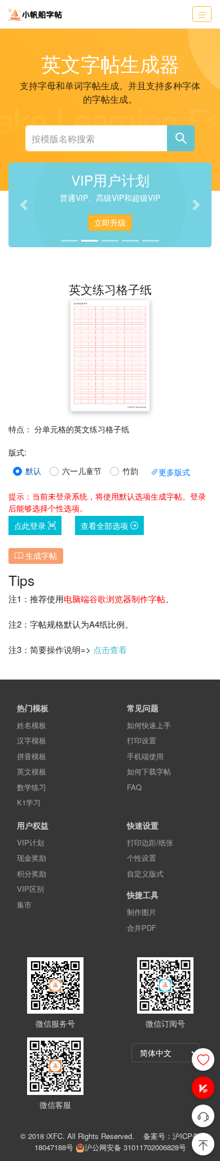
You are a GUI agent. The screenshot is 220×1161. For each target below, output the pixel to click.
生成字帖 (40, 555)
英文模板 (31, 771)
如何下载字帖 (149, 771)
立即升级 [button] (110, 222)
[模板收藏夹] (203, 1059)
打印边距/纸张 (150, 842)
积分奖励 (31, 873)
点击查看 (110, 649)
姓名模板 (31, 725)
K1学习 (29, 802)
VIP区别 (30, 888)
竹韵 (130, 470)
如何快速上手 (149, 725)
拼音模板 (31, 756)
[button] (203, 1087)
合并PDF (141, 927)
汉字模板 (31, 740)
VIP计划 (30, 842)
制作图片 (141, 911)
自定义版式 (145, 873)
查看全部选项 (105, 525)
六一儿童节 (82, 470)
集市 (24, 904)
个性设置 (141, 857)
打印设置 (141, 740)
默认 (33, 470)
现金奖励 (31, 857)
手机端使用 (145, 756)
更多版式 (174, 471)
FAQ (134, 787)
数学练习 (31, 787)
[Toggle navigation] (202, 14)
